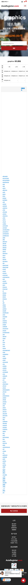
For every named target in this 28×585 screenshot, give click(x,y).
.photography (6, 390)
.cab (3, 202)
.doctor (4, 259)
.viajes (4, 451)
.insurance (5, 328)
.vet (3, 449)
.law (3, 334)
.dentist (4, 245)
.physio (4, 392)
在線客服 (15, 511)
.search (4, 409)
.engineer (5, 275)
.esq (3, 279)
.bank (3, 194)
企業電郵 (14, 554)
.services (4, 415)
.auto (3, 192)
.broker (4, 198)
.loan (3, 346)
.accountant (5, 178)
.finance (4, 287)
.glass (4, 305)
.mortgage (5, 372)
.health (4, 311)
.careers (4, 206)
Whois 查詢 (14, 539)
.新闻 (3, 481)
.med (3, 356)
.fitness (4, 293)
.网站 (3, 471)
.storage (4, 423)
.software (4, 421)
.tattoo (4, 431)
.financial (4, 289)
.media (4, 358)
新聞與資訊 (14, 527)
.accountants (5, 180)
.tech (3, 435)
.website (4, 457)
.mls (3, 364)
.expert (4, 281)
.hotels (4, 324)
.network (4, 376)
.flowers (4, 299)
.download (5, 265)
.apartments (5, 182)
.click (3, 218)
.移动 (3, 473)
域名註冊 (14, 550)
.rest (3, 405)
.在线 (3, 467)
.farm (3, 285)
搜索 (14, 48)
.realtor (4, 398)
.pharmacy (5, 384)
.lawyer (4, 336)
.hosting (4, 320)
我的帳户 (14, 537)
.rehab (4, 400)
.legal (3, 338)
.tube (3, 445)
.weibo (4, 461)
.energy (4, 273)
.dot (3, 263)
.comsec (4, 228)
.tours (3, 441)
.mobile (4, 366)
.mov (3, 374)
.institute (4, 326)
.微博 (3, 479)
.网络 (3, 485)
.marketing (5, 354)
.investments (5, 332)
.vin (3, 453)
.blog (3, 196)
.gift (3, 303)
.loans (4, 348)
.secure (4, 411)
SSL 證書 (14, 556)
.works (4, 465)
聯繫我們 (14, 525)
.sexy (3, 417)
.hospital (4, 316)
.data (3, 237)
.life (3, 340)
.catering (4, 208)
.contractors (5, 233)
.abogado (5, 176)
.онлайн (4, 475)
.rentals (4, 402)
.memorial (5, 362)
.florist (4, 297)
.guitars (4, 309)
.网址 (3, 490)
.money (4, 370)
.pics (3, 394)
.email (4, 269)
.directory (4, 253)
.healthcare (5, 313)
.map (3, 352)
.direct (4, 251)
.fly (3, 301)
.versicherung (6, 447)
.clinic (4, 220)
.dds (3, 239)
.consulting (5, 232)
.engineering (5, 277)
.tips (3, 439)
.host (3, 318)
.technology (5, 437)
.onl (3, 380)
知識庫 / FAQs (14, 542)
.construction (5, 230)
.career (4, 204)
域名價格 (14, 552)
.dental (4, 243)
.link (3, 344)
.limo (3, 342)
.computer (5, 226)
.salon (4, 407)
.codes (4, 224)
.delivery (4, 241)
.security (4, 413)
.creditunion (5, 235)
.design (4, 247)
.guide (4, 307)
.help (3, 315)
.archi (3, 188)
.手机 (3, 486)
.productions (5, 396)
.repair (4, 404)
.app (3, 184)
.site (3, 419)
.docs (3, 255)
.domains (4, 261)
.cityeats (4, 212)
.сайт (3, 477)
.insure (4, 330)
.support (4, 425)
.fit (3, 291)
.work (3, 463)
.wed (3, 459)
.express (4, 283)
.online (4, 382)
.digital (4, 249)
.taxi (3, 433)
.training (4, 443)
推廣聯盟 (14, 529)
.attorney (4, 190)
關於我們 (14, 524)
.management (6, 350)
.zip (3, 492)
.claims (4, 214)
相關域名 (23, 89)
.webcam (4, 455)
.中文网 (4, 483)
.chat (3, 210)
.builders (4, 200)
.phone (4, 386)
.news (4, 378)
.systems (4, 429)
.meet (3, 360)
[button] (5, 1)
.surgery (4, 427)
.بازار (3, 488)
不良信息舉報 (14, 541)
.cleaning (4, 216)
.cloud (4, 222)
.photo (4, 388)
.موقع (3, 469)
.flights (4, 295)
